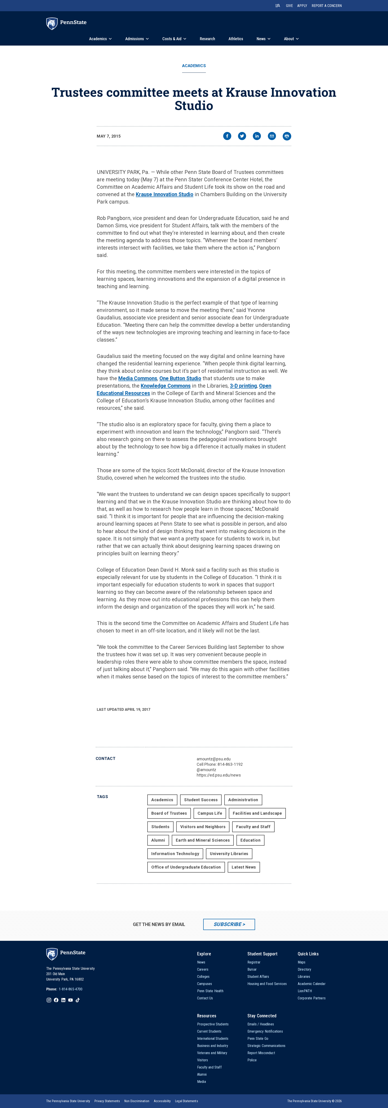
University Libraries (229, 853)
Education (250, 840)
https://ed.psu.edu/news (219, 775)
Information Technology (175, 853)
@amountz (206, 769)
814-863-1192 (230, 764)
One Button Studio (180, 378)
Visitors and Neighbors (203, 826)
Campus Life (210, 813)
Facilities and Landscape (257, 813)
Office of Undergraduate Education (186, 867)
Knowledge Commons (166, 386)
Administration (243, 799)
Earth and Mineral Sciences (203, 840)
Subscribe (227, 924)
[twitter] (242, 136)
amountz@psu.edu (214, 759)
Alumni (158, 840)
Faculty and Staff (253, 826)
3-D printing (243, 386)
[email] (272, 136)
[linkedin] (257, 136)
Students (160, 826)
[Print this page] (287, 136)
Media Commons (137, 378)
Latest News (244, 867)
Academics (194, 66)
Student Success (201, 799)
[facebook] (227, 136)
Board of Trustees (169, 813)
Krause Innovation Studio (164, 194)
